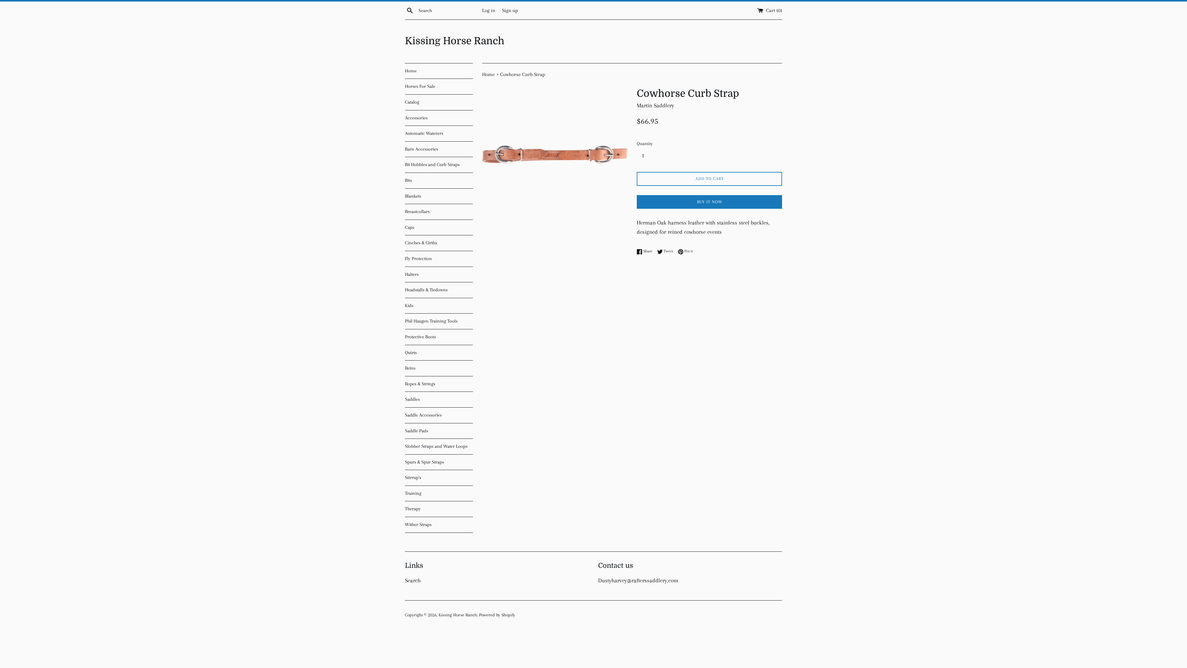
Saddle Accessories (423, 415)
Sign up (510, 10)
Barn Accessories (421, 149)
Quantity (645, 143)
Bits (408, 180)
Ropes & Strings (420, 384)
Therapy (413, 509)
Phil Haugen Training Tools (431, 321)
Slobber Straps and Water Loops (436, 446)
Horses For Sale (420, 86)
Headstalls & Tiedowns (426, 290)
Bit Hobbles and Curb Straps (432, 164)
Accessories (416, 118)
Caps (409, 227)
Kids (409, 305)
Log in (488, 10)
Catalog (412, 102)
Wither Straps (418, 524)
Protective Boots (420, 337)
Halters (412, 274)
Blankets (413, 196)
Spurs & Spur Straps (424, 462)
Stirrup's (413, 477)
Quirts (411, 352)
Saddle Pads (416, 431)
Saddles (412, 399)
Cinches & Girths (421, 243)
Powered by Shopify (497, 614)
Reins (410, 368)
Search (413, 580)
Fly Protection (418, 258)
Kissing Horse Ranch (454, 41)
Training (413, 493)
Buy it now (709, 201)
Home (411, 71)
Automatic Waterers (424, 133)
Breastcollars (417, 211)
